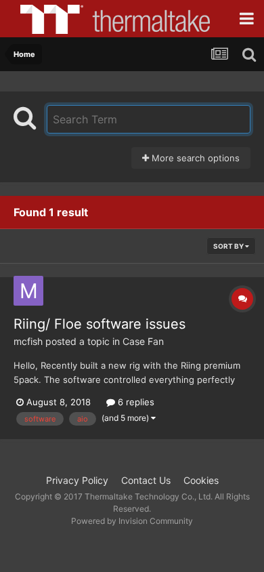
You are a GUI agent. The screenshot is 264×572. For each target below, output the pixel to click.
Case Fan (143, 341)
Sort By (229, 246)
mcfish (28, 341)
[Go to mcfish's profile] (28, 291)
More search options (194, 157)
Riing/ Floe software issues (99, 324)
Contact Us (146, 480)
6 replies (134, 401)
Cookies (201, 480)
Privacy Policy (77, 480)
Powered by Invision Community (132, 521)
